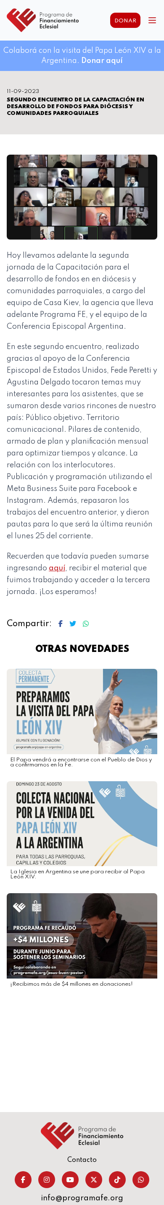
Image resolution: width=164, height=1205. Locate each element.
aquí (57, 568)
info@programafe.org (82, 1198)
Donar (125, 21)
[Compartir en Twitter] (72, 624)
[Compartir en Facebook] (60, 624)
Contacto (82, 1160)
